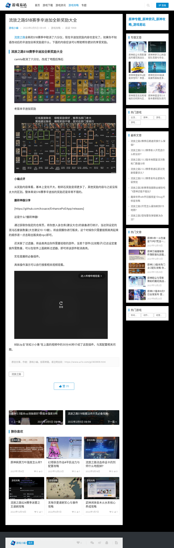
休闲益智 (135, 315)
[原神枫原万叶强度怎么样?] (26, 448)
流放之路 (19, 37)
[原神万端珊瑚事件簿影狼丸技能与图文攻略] (137, 251)
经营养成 (160, 315)
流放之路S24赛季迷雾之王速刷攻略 (25, 504)
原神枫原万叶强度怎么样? (26, 462)
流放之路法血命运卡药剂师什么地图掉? (101, 464)
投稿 (163, 5)
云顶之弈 (135, 117)
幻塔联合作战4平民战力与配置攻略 (64, 464)
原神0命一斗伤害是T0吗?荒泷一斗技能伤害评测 (156, 241)
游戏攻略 (73, 5)
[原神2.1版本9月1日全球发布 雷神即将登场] (137, 291)
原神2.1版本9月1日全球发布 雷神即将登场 (156, 294)
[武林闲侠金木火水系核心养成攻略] (101, 488)
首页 (37, 5)
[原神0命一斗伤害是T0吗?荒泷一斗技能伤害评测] (137, 238)
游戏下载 (48, 5)
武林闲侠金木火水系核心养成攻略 (101, 504)
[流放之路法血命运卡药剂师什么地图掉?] (101, 448)
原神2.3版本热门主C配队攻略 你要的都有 (156, 268)
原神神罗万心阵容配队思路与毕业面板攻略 (157, 56)
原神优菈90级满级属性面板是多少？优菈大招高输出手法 (157, 76)
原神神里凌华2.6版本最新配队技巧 (157, 97)
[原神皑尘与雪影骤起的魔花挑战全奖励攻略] (137, 277)
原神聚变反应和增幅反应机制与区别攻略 (137, 97)
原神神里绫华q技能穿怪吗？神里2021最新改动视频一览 (137, 76)
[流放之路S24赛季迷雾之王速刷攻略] (26, 488)
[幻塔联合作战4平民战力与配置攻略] (64, 448)
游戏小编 (13, 27)
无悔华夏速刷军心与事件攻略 (63, 504)
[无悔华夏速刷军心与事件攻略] (64, 488)
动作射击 (147, 315)
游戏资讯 (61, 5)
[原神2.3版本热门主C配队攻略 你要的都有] (137, 264)
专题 (83, 5)
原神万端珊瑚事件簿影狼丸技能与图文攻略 (155, 254)
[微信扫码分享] (92, 542)
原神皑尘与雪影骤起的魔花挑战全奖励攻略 (137, 56)
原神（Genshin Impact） (148, 117)
